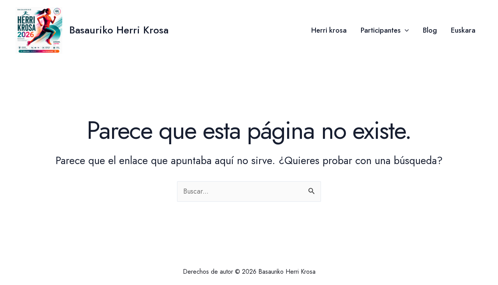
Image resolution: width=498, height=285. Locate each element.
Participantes (381, 30)
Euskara (463, 30)
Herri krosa (329, 30)
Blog (430, 30)
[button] (405, 30)
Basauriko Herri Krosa (118, 30)
